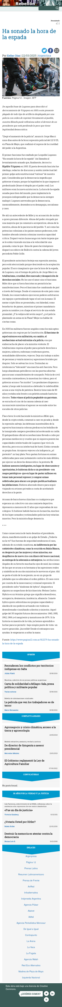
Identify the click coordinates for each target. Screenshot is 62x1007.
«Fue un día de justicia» (19, 810)
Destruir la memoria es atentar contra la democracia (28, 835)
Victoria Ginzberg (12, 814)
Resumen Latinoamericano (31, 874)
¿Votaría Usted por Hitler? (20, 822)
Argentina (44, 55)
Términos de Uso (25, 988)
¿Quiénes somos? (31, 993)
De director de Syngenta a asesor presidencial (24, 747)
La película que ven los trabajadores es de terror (29, 703)
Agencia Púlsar (31, 904)
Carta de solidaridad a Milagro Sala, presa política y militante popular (29, 685)
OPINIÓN (31, 654)
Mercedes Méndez (12, 753)
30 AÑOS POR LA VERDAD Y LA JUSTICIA (31, 793)
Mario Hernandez (11, 710)
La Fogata (31, 953)
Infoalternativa (31, 892)
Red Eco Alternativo (31, 965)
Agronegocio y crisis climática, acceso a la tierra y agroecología (30, 728)
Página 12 (31, 862)
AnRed (31, 886)
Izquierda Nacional (31, 977)
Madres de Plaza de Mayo (31, 971)
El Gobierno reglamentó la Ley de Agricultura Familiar (24, 762)
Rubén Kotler (10, 826)
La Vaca (31, 947)
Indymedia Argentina (31, 898)
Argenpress (31, 856)
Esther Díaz (13, 55)
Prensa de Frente (31, 880)
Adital (31, 916)
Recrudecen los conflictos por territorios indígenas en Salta (29, 667)
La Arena (31, 941)
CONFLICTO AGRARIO (31, 716)
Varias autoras (10, 692)
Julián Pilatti (10, 673)
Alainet (31, 910)
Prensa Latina (31, 868)
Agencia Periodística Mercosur (31, 922)
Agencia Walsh (31, 959)
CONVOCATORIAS (31, 774)
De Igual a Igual (31, 928)
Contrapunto (31, 934)
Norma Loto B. (10, 841)
